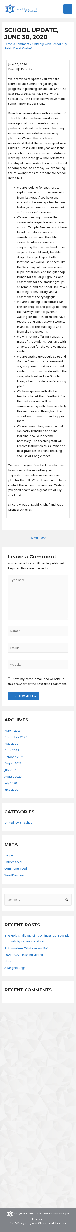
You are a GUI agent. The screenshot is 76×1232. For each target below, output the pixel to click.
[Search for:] (38, 900)
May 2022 (11, 743)
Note (7, 961)
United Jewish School (46, 44)
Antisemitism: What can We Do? (26, 948)
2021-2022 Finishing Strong (23, 954)
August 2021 (13, 763)
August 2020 (13, 776)
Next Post (38, 537)
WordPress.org (14, 875)
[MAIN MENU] (67, 9)
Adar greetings (14, 968)
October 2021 (14, 757)
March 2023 (12, 730)
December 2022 (15, 737)
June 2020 (11, 789)
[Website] (38, 665)
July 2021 (10, 770)
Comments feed (15, 868)
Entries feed (13, 862)
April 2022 (11, 750)
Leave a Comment (16, 44)
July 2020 (10, 783)
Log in (8, 855)
